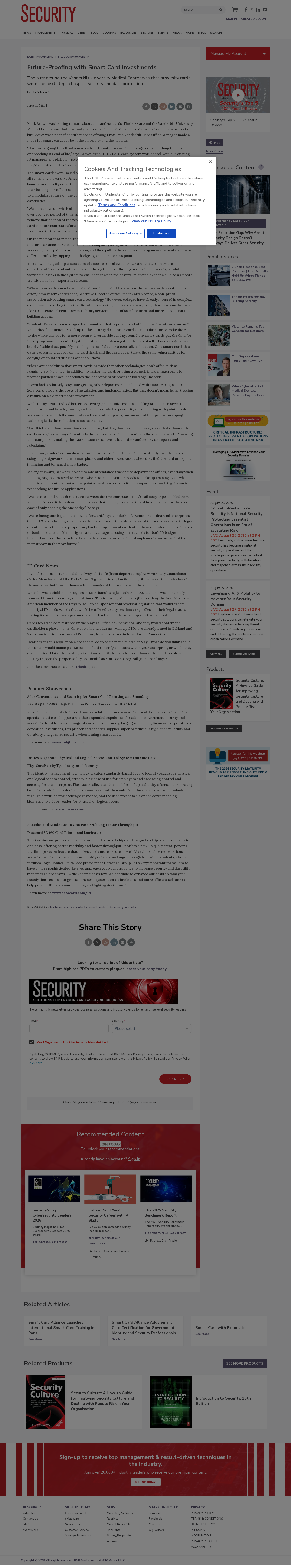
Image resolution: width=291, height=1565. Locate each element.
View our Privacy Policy (151, 221)
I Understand (161, 233)
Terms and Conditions (116, 205)
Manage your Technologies (125, 233)
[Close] (210, 161)
